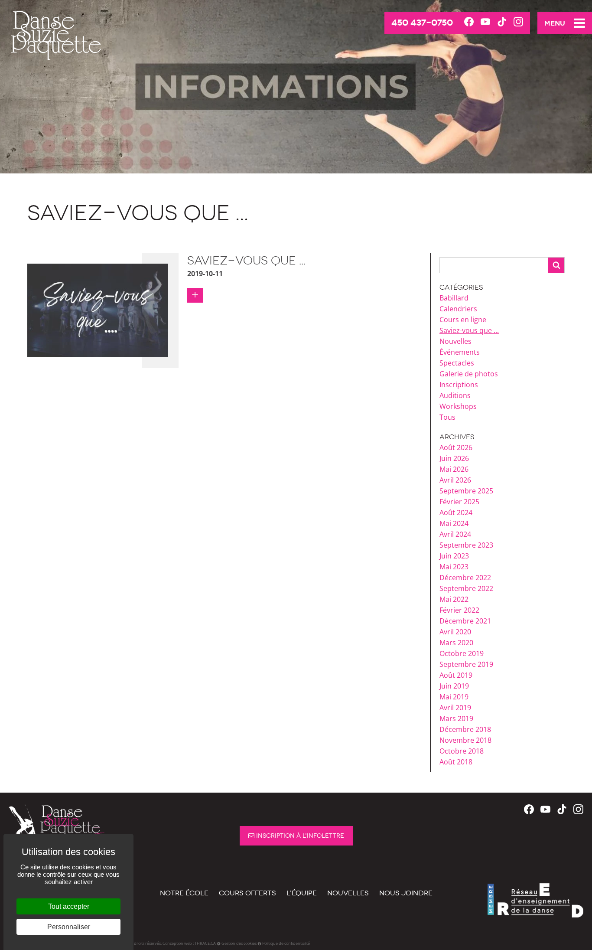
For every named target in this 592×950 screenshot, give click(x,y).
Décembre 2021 (465, 621)
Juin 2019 (454, 686)
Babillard (453, 298)
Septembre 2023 (466, 545)
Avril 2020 (455, 632)
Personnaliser (68, 926)
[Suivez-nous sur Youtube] (485, 22)
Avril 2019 (455, 707)
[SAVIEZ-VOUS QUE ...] (97, 309)
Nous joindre (406, 893)
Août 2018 (455, 762)
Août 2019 (455, 675)
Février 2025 (459, 501)
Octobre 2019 (461, 653)
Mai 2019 (453, 697)
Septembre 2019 (466, 664)
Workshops (458, 406)
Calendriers (458, 308)
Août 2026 (455, 447)
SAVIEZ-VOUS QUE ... (246, 261)
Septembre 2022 (466, 588)
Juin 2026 (454, 458)
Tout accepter (68, 906)
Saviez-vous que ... (469, 330)
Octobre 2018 (461, 751)
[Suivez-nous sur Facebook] (469, 22)
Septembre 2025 (466, 491)
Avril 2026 (455, 480)
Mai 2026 (453, 469)
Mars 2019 (456, 718)
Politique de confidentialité (286, 943)
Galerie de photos (468, 374)
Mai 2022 (453, 599)
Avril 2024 (455, 534)
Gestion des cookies (239, 943)
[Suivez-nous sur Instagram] (518, 22)
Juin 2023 (454, 556)
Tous (447, 417)
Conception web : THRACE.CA (189, 943)
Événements (459, 352)
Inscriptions (458, 384)
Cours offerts (247, 893)
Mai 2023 (453, 566)
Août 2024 (455, 512)
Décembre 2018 (465, 729)
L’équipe (301, 893)
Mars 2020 (456, 642)
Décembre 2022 (465, 577)
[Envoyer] (556, 265)
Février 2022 (459, 610)
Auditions (455, 395)
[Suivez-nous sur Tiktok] (502, 22)
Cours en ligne (462, 319)
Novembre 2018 (465, 740)
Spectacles (456, 363)
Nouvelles (455, 341)
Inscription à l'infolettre (299, 835)
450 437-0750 (422, 22)
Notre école (184, 893)
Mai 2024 (453, 523)
